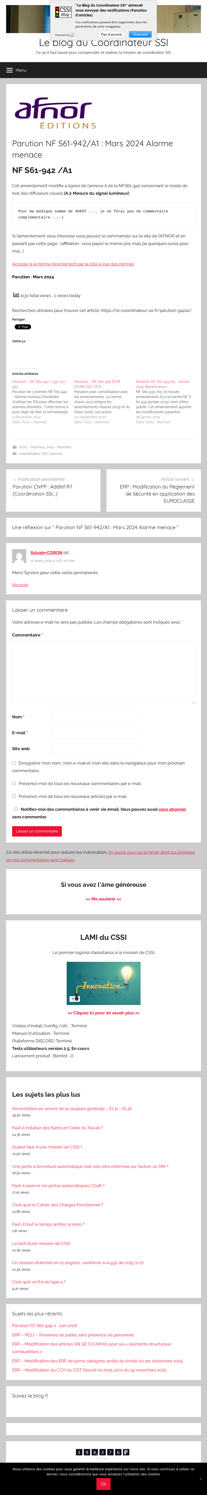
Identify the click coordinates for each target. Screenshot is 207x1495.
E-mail (20, 732)
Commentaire (27, 635)
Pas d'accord (111, 34)
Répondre (20, 585)
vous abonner (172, 809)
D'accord (140, 34)
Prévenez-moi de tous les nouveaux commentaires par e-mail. (80, 783)
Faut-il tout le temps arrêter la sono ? (48, 1224)
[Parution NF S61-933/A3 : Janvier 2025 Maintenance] (167, 402)
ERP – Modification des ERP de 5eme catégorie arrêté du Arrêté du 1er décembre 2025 (97, 1360)
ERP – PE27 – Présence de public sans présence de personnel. (73, 1334)
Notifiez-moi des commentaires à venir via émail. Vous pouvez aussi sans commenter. (99, 813)
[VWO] (75, 35)
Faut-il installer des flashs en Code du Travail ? (57, 1127)
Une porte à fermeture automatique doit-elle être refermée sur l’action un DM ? (90, 1166)
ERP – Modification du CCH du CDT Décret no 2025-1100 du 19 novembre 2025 (89, 1370)
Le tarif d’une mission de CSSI (41, 1243)
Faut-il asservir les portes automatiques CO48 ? (58, 1185)
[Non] (200, 1478)
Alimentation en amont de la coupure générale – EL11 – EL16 (72, 1108)
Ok (103, 1483)
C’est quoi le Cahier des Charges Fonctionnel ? (57, 1204)
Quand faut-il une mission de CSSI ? (47, 1146)
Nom (18, 716)
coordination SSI (33, 453)
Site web (21, 748)
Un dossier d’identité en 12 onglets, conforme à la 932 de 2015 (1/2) (78, 1262)
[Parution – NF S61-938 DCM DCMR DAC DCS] (105, 402)
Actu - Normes (32, 447)
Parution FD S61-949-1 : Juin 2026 (44, 1325)
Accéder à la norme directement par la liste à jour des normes (73, 263)
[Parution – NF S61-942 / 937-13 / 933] (43, 402)
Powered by (62, 35)
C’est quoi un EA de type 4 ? (39, 1281)
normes (56, 453)
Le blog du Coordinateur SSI (103, 42)
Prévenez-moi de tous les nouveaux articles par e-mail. (73, 796)
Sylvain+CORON (46, 552)
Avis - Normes (59, 447)
